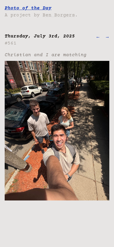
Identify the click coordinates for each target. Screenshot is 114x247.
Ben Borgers (59, 15)
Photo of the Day (28, 8)
